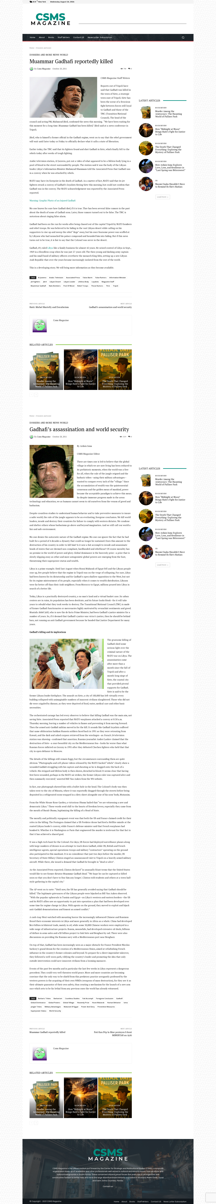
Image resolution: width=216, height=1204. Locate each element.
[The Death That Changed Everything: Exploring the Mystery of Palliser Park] (115, 369)
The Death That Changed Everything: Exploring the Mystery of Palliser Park (115, 384)
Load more (161, 197)
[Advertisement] (132, 17)
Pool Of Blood (68, 286)
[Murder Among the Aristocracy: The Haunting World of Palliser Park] (46, 369)
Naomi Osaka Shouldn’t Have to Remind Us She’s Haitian (170, 185)
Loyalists (95, 282)
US (156, 180)
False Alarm (87, 277)
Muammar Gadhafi (38, 286)
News (56, 55)
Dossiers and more (43, 48)
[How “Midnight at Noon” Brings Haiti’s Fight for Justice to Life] (81, 369)
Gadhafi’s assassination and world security (110, 307)
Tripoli (115, 286)
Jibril (45, 282)
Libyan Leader (69, 282)
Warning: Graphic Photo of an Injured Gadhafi (53, 200)
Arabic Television (56, 277)
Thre (108, 286)
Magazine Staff (108, 282)
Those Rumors (97, 286)
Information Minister (117, 277)
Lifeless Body (83, 282)
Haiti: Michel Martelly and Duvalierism (49, 307)
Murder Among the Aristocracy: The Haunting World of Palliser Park (46, 384)
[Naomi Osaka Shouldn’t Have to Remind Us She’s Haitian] (146, 184)
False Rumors (100, 277)
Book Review (46, 377)
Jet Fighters (35, 282)
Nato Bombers (55, 286)
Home (32, 48)
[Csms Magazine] (32, 69)
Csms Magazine (44, 69)
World (64, 55)
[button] (183, 37)
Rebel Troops (82, 286)
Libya (50, 247)
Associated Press (73, 277)
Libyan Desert (55, 282)
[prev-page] (31, 395)
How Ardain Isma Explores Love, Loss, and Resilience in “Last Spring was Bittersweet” (170, 167)
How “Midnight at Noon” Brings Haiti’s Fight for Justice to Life (81, 384)
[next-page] (36, 395)
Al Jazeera (42, 277)
